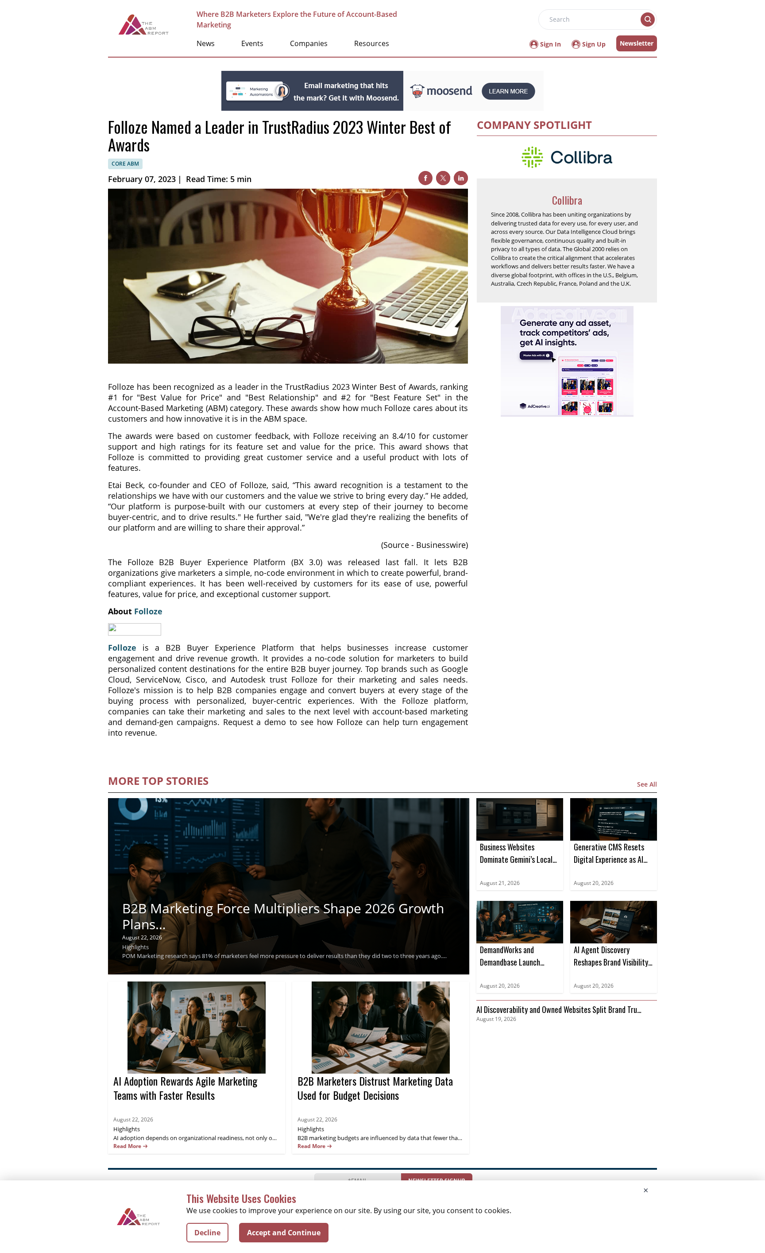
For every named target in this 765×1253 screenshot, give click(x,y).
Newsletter (636, 43)
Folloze (148, 611)
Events (252, 43)
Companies (309, 43)
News (206, 43)
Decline (207, 1232)
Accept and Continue (284, 1232)
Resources (371, 43)
